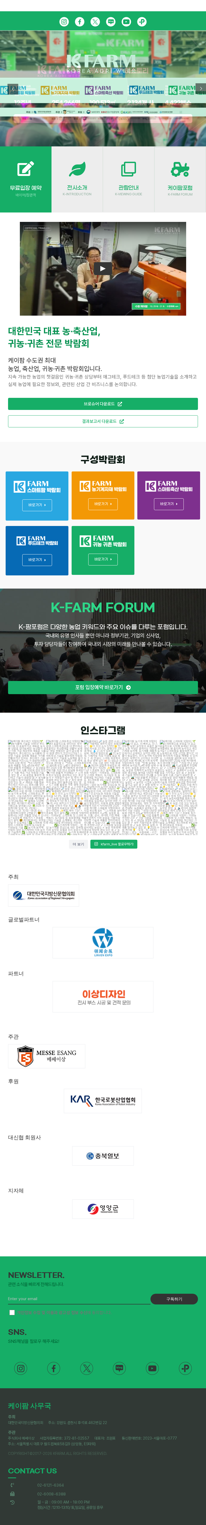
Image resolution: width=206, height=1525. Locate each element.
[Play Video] (103, 268)
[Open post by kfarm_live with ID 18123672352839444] (141, 811)
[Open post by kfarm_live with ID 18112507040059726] (27, 811)
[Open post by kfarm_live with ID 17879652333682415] (179, 811)
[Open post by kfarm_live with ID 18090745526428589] (65, 811)
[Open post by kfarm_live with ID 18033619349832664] (141, 764)
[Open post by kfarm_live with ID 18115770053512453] (27, 764)
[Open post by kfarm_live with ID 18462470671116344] (179, 764)
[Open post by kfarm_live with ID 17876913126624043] (65, 764)
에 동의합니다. (64, 1312)
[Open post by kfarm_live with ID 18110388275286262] (103, 764)
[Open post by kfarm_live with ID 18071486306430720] (103, 811)
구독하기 (174, 1299)
